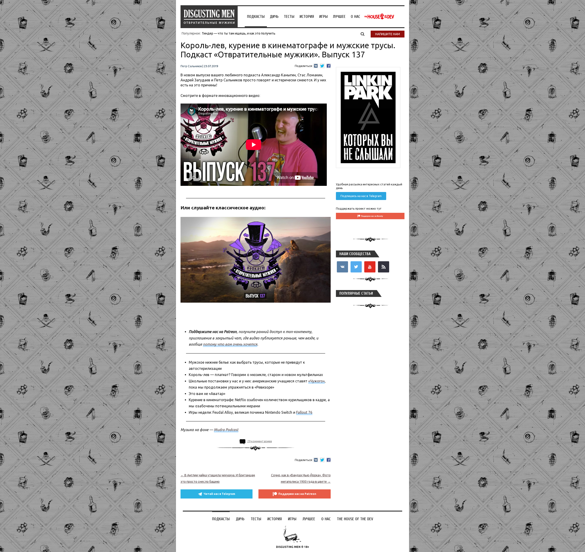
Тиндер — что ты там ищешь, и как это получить (238, 33)
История (307, 16)
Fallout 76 (304, 412)
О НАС (355, 16)
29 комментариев (259, 441)
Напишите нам (387, 34)
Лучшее (339, 16)
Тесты (289, 16)
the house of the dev (379, 16)
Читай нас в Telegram (219, 493)
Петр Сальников (191, 66)
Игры (323, 16)
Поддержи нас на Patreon (297, 493)
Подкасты (256, 16)
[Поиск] (362, 34)
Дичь (274, 16)
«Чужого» (316, 381)
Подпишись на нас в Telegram (361, 195)
